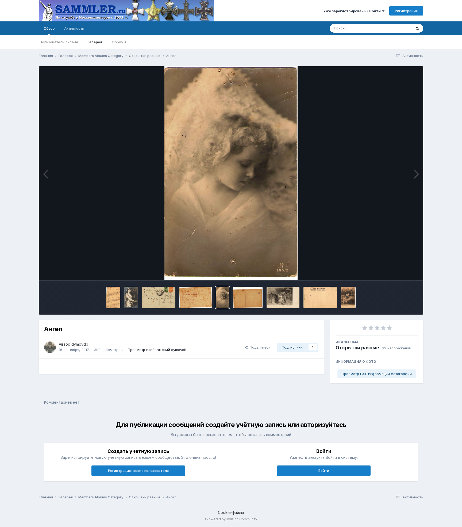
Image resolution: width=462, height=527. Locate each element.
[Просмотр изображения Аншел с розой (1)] (195, 297)
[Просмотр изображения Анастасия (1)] (320, 297)
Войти (323, 470)
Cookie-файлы (231, 512)
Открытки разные (357, 347)
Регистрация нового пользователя (138, 470)
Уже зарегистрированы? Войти (352, 11)
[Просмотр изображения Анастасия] (283, 297)
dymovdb (79, 344)
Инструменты (400, 271)
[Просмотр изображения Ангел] (222, 297)
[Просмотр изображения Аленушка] (348, 297)
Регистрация (406, 11)
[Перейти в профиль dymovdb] (50, 347)
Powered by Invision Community (231, 519)
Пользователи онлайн (59, 42)
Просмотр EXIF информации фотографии (377, 374)
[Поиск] (417, 28)
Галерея (94, 42)
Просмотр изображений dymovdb (157, 349)
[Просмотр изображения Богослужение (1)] (113, 297)
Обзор (49, 28)
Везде (399, 28)
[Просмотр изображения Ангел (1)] (248, 297)
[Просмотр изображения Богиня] (131, 297)
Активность (74, 28)
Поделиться (259, 347)
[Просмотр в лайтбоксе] (230, 173)
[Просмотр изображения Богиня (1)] (158, 297)
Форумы (119, 42)
